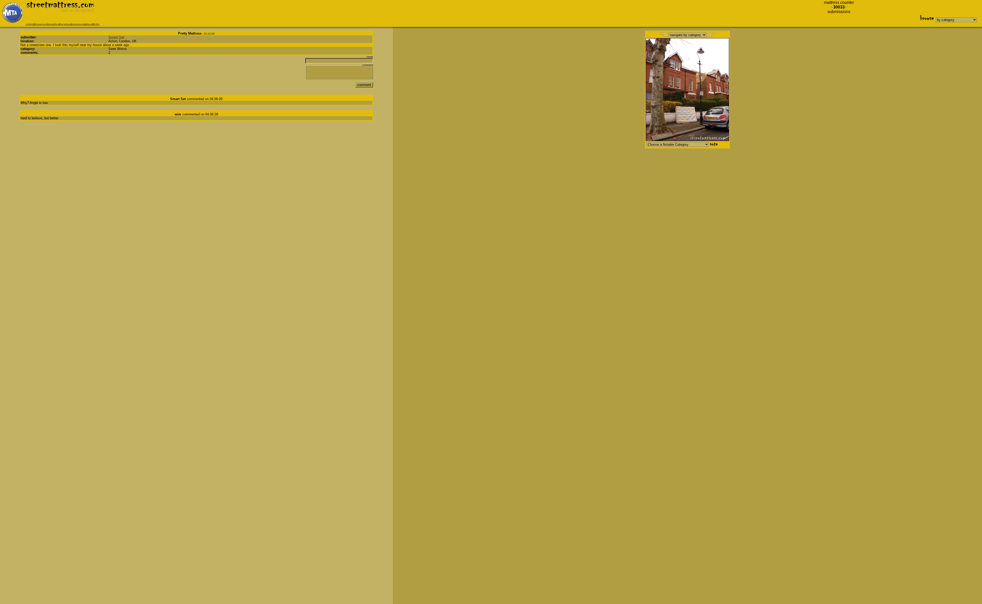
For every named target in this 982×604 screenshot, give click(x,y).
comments (78, 24)
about (89, 24)
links (97, 24)
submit (30, 24)
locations (65, 24)
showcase (41, 24)
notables (53, 24)
